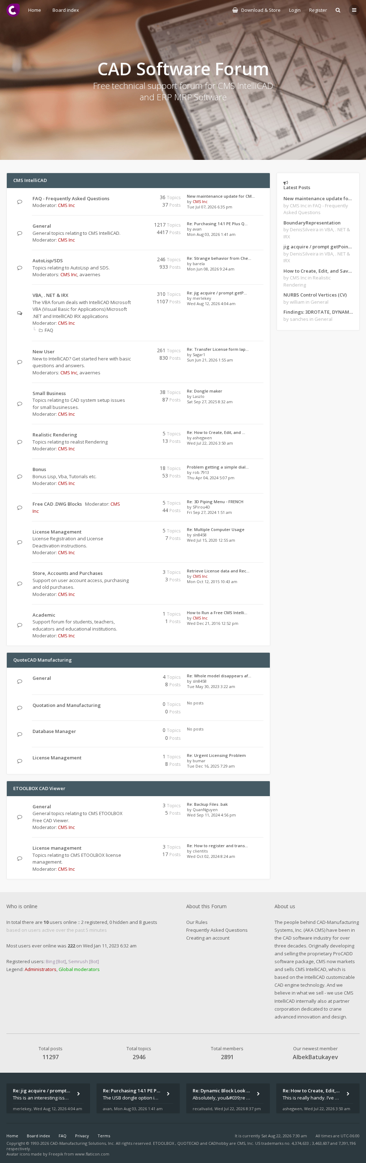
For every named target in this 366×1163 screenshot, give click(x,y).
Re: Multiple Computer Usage (215, 529)
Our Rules (197, 922)
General (42, 226)
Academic (44, 615)
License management (57, 848)
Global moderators (79, 969)
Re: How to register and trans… (217, 845)
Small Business (49, 393)
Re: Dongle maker (204, 391)
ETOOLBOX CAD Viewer (39, 788)
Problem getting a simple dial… (218, 467)
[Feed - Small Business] (129, 393)
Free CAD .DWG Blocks (57, 504)
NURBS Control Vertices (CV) (315, 295)
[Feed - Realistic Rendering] (129, 434)
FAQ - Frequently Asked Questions (71, 198)
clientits (200, 851)
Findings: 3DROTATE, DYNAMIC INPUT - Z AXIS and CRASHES (318, 312)
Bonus (39, 469)
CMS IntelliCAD (30, 180)
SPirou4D (201, 507)
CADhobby (218, 1143)
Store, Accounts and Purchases (68, 573)
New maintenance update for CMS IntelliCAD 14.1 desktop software (318, 198)
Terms (104, 1135)
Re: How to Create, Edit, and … (216, 432)
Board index (38, 1135)
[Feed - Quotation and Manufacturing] (129, 705)
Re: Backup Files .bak (207, 804)
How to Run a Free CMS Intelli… (217, 612)
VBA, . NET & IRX (50, 295)
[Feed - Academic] (129, 615)
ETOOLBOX (164, 1143)
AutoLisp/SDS (48, 260)
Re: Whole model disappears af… (219, 675)
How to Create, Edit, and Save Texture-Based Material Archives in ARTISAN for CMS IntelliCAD (318, 271)
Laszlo (198, 396)
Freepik (56, 1154)
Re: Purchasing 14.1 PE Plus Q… (217, 223)
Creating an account (207, 938)
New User (44, 351)
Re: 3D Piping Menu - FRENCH (215, 501)
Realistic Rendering (55, 434)
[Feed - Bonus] (129, 469)
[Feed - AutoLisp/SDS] (129, 260)
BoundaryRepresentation (312, 222)
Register (318, 10)
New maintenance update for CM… (221, 196)
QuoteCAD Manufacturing (42, 660)
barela (199, 263)
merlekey (202, 298)
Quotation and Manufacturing (67, 705)
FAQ (49, 330)
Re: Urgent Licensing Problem (216, 755)
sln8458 (200, 534)
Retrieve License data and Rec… (218, 570)
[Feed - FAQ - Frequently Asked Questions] (129, 198)
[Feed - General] (129, 226)
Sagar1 (199, 354)
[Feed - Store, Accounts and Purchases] (129, 573)
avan (197, 229)
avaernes (89, 274)
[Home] (13, 10)
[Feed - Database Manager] (129, 731)
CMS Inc (66, 205)
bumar (199, 760)
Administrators (40, 969)
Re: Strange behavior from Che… (219, 258)
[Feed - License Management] (129, 532)
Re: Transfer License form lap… (218, 349)
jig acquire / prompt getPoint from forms (318, 246)
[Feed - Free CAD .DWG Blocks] (129, 504)
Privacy (82, 1135)
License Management (57, 532)
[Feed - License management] (129, 848)
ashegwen (202, 437)
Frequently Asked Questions (217, 930)
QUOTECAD (188, 1143)
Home (12, 1135)
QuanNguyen (205, 809)
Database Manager (54, 731)
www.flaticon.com (92, 1154)
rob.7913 (201, 472)
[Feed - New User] (129, 351)
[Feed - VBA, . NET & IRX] (129, 295)
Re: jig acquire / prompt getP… (217, 292)
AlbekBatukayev (315, 1057)
